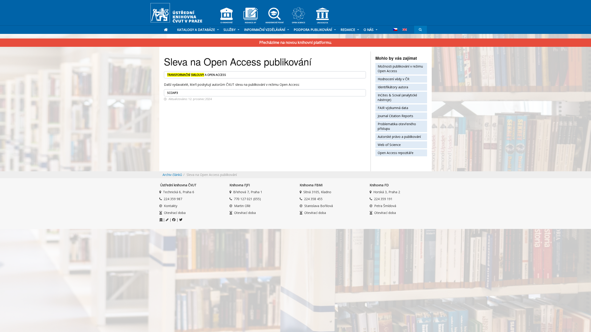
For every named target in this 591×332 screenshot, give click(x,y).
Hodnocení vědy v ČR (393, 79)
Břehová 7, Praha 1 (247, 192)
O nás (369, 29)
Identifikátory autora (393, 87)
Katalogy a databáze (196, 29)
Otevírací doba (175, 212)
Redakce (348, 29)
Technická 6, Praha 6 (178, 192)
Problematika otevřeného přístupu (397, 126)
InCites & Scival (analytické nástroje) (397, 97)
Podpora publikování (313, 29)
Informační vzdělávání (265, 29)
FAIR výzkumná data (393, 108)
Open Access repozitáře (395, 153)
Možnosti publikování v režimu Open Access (400, 68)
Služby (229, 29)
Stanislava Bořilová (318, 206)
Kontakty (170, 206)
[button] (265, 74)
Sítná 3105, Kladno (317, 192)
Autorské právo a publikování (399, 136)
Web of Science (389, 144)
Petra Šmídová (385, 206)
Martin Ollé (242, 206)
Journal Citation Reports (395, 116)
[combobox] (420, 30)
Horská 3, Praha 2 (386, 192)
